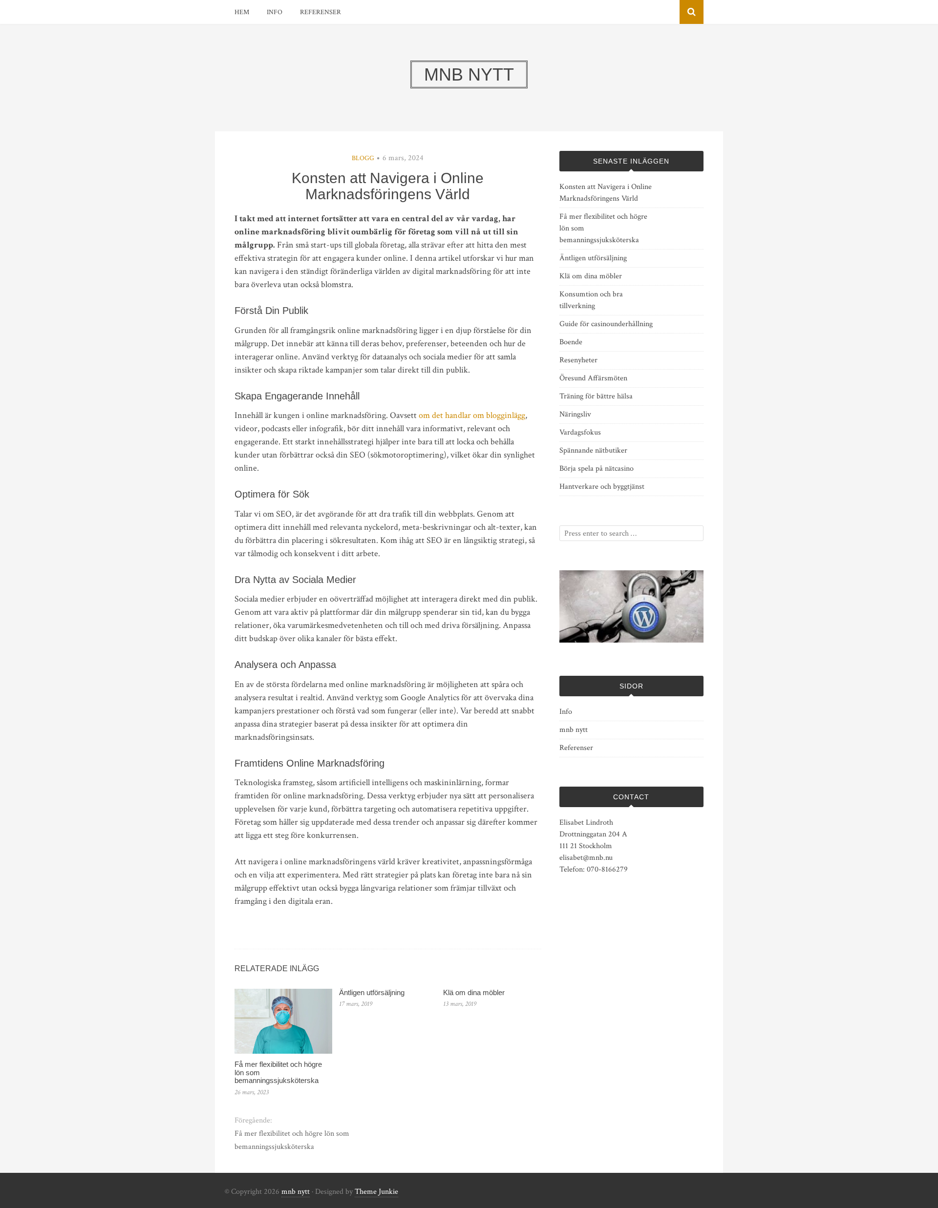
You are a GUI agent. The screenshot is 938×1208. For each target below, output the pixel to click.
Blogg (363, 158)
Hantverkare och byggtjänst (601, 486)
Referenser (320, 12)
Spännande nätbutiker (593, 450)
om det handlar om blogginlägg (472, 415)
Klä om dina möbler (474, 992)
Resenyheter (578, 360)
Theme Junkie (376, 1192)
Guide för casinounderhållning (606, 324)
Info (274, 12)
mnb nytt (573, 730)
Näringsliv (575, 414)
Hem (241, 12)
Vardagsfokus (580, 432)
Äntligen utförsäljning (372, 992)
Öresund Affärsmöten (593, 378)
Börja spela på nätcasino (596, 468)
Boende (570, 342)
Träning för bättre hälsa (596, 396)
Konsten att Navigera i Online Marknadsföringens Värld (605, 193)
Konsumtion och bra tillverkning (591, 300)
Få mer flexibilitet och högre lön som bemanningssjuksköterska (291, 1140)
